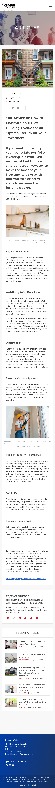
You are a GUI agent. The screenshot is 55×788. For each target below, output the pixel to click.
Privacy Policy (12, 781)
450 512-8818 (15, 752)
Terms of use (24, 781)
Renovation (14, 94)
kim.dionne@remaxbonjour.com (23, 754)
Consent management (39, 781)
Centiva (32, 785)
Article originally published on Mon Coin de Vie (26, 579)
